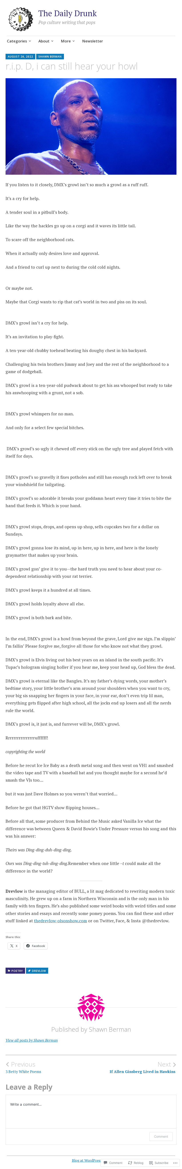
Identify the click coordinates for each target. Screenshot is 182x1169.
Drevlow (39, 971)
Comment (161, 1136)
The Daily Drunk (67, 13)
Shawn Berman (50, 56)
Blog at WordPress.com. (91, 1160)
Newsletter (92, 41)
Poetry (17, 971)
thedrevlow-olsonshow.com (60, 920)
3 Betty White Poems (23, 1067)
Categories (17, 41)
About (43, 41)
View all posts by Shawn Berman (32, 1040)
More (66, 41)
